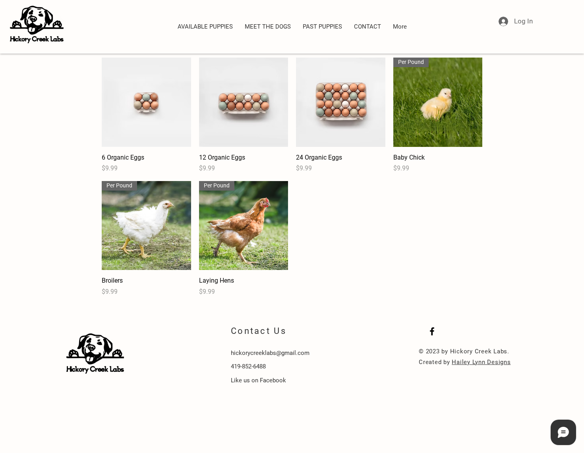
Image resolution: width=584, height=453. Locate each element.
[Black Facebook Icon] (432, 331)
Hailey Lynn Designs (481, 362)
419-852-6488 (248, 366)
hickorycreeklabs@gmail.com (270, 353)
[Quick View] (146, 102)
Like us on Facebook (258, 380)
